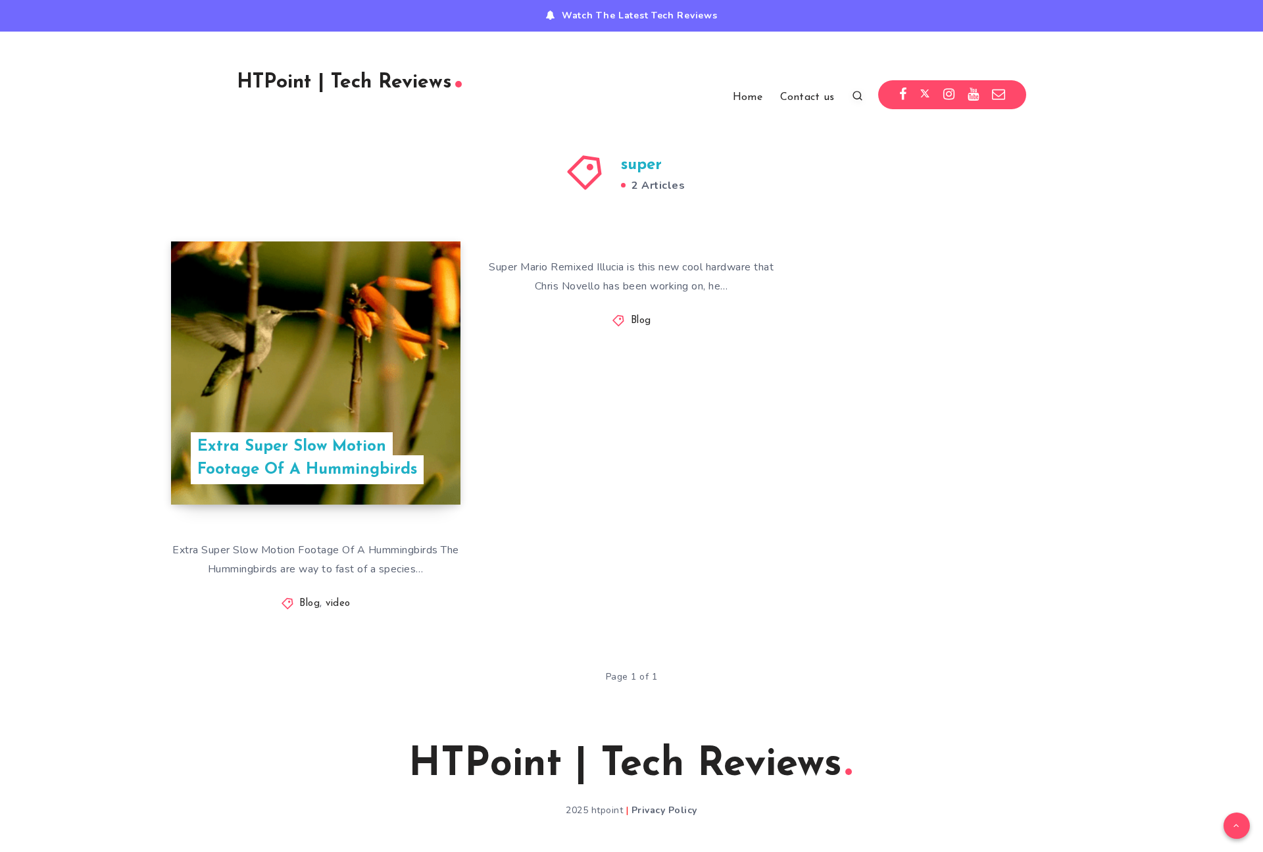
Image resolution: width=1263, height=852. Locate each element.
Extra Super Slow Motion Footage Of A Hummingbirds (307, 458)
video (338, 604)
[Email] (999, 94)
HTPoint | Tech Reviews (344, 82)
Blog (309, 604)
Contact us (807, 97)
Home (747, 97)
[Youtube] (973, 94)
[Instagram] (949, 94)
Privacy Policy (664, 810)
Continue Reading (398, 465)
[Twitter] (925, 94)
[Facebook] (903, 94)
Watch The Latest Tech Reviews (639, 15)
